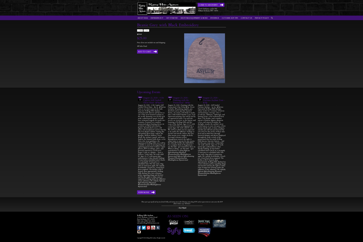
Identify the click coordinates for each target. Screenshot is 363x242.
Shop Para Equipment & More (194, 18)
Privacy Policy (262, 18)
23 (170, 99)
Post (147, 30)
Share (140, 30)
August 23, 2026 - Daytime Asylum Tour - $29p (214, 100)
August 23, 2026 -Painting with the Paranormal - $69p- (182, 100)
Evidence (214, 18)
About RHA (143, 18)
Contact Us (246, 18)
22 (140, 99)
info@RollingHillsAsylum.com (148, 223)
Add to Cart (144, 51)
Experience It (157, 18)
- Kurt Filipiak (182, 208)
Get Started (172, 18)
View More (143, 192)
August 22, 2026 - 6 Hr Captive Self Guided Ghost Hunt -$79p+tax (153, 100)
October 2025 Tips (230, 18)
